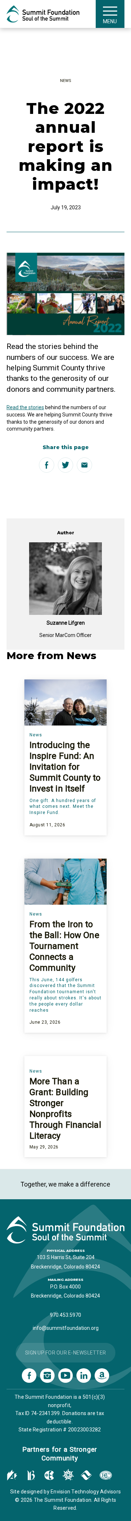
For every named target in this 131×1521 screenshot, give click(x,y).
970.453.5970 (65, 1315)
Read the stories (25, 407)
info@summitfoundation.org (66, 1328)
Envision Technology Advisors (86, 1492)
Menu (110, 21)
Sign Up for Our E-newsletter (65, 1353)
